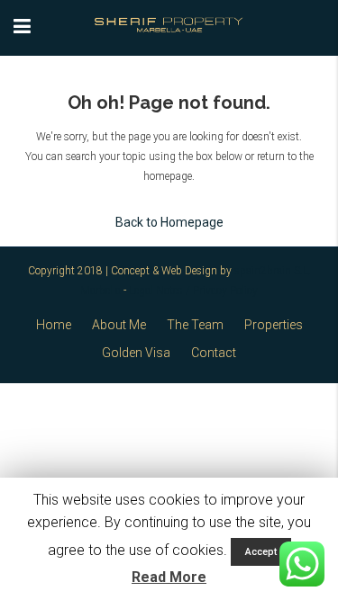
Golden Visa (136, 352)
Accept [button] (261, 552)
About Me (119, 325)
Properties (273, 325)
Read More (169, 577)
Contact (213, 352)
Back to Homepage (169, 222)
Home (53, 325)
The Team (195, 325)
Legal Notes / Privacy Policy (193, 290)
